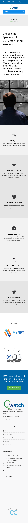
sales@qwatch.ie (20, 1)
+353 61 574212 (11, 1)
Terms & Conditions (10, 438)
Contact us (8, 445)
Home (11, 21)
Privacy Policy (8, 434)
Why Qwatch (8, 431)
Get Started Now (14, 388)
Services (7, 441)
